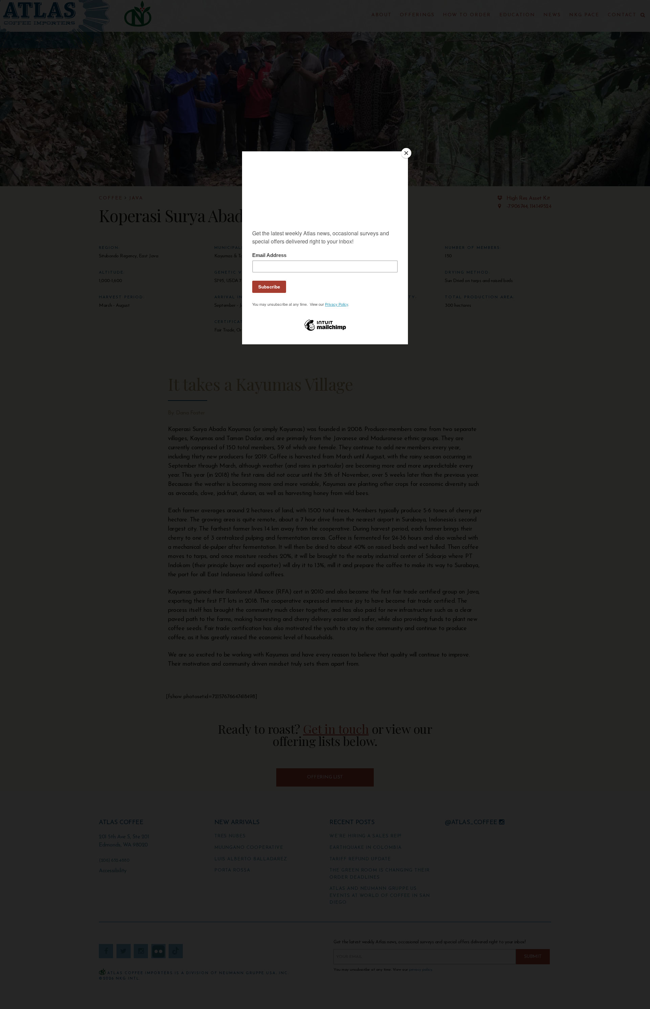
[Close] (406, 153)
